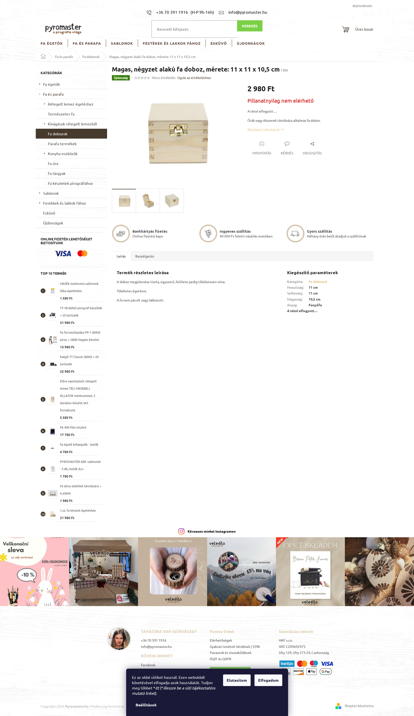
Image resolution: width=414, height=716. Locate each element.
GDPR (226, 659)
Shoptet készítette (359, 705)
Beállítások (146, 704)
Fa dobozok (57, 133)
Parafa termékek (62, 143)
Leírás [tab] (121, 256)
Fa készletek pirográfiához (70, 183)
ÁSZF (214, 659)
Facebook (148, 665)
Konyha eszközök (63, 153)
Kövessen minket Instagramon (212, 531)
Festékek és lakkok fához (64, 202)
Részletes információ (263, 129)
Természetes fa (61, 113)
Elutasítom (237, 680)
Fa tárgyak (56, 173)
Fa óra (53, 163)
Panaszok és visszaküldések (230, 652)
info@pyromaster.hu (156, 646)
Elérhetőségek (221, 640)
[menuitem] (52, 43)
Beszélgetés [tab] (144, 256)
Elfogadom (268, 680)
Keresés (250, 25)
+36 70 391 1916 (153, 640)
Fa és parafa (53, 94)
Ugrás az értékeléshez (194, 77)
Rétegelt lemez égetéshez (71, 103)
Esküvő (49, 212)
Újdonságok (53, 222)
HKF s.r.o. (286, 640)
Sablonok (51, 193)
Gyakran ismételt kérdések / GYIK (235, 646)
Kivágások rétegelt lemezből (72, 123)
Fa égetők (51, 84)
